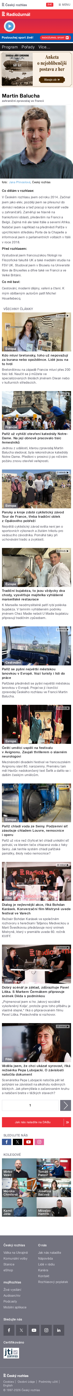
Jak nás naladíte (49, 1253)
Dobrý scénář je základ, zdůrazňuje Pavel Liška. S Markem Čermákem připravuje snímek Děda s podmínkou (35, 991)
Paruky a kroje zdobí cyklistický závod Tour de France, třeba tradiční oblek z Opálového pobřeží (33, 516)
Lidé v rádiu (46, 1264)
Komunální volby (15, 1258)
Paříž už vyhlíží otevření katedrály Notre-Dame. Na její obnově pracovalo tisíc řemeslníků (35, 438)
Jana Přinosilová (19, 182)
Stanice (9, 1264)
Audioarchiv (12, 1295)
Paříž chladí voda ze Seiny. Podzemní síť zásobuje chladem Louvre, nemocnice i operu (35, 830)
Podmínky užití (48, 1381)
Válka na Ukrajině (16, 1253)
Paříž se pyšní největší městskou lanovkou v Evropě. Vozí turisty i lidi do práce (33, 673)
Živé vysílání (12, 1290)
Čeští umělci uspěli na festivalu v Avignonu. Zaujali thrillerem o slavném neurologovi (34, 752)
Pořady (28, 47)
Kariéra (43, 1270)
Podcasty (10, 1301)
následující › (65, 1105)
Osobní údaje (26, 1381)
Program (10, 47)
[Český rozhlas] (14, 4)
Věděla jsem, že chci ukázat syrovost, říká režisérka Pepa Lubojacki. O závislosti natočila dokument (36, 1070)
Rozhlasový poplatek (53, 1282)
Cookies (8, 1381)
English (8, 1385)
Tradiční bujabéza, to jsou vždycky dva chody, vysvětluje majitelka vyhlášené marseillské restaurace (33, 595)
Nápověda (45, 1258)
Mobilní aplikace (15, 1307)
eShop (8, 1270)
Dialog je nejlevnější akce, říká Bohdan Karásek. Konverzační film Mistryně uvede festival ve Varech (36, 909)
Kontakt (43, 1276)
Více (44, 47)
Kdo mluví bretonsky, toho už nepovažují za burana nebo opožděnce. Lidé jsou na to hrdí (35, 359)
